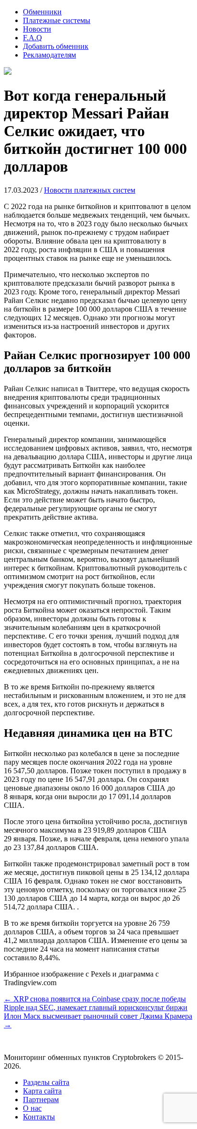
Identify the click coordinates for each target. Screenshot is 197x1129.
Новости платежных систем (89, 190)
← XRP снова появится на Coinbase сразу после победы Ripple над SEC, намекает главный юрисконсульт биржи (95, 1003)
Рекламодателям (49, 55)
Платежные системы (56, 20)
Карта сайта (42, 1091)
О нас (32, 1108)
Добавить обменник (55, 46)
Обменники (42, 12)
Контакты (39, 1117)
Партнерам (41, 1099)
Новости (37, 29)
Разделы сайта (46, 1082)
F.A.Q (32, 38)
